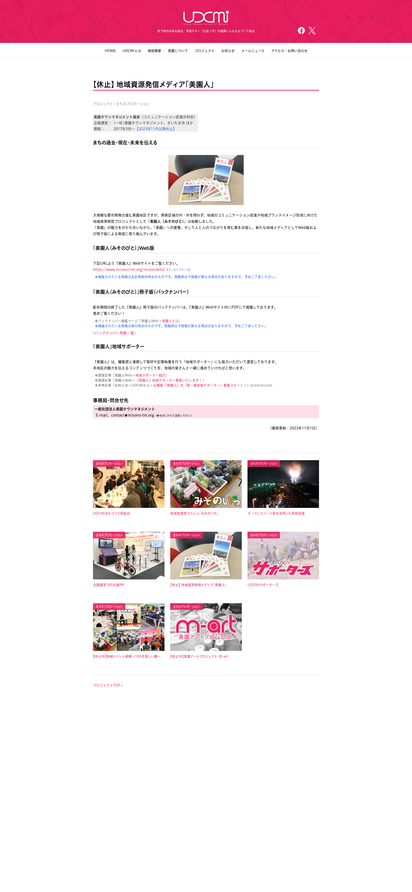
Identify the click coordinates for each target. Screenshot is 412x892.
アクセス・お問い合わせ (289, 50)
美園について (178, 50)
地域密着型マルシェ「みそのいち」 (194, 513)
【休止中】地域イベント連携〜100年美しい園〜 (127, 656)
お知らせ (228, 50)
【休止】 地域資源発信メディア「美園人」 (198, 585)
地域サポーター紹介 (150, 375)
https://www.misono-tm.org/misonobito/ (129, 269)
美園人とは (170, 321)
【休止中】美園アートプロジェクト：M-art (199, 656)
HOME (110, 50)
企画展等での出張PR (108, 585)
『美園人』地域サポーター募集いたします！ (168, 380)
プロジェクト (205, 50)
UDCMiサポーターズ (262, 585)
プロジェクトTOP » (108, 685)
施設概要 (154, 50)
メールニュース (252, 50)
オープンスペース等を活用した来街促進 (276, 513)
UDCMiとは (132, 50)
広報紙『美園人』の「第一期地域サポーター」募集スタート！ (200, 385)
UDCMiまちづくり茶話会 (111, 513)
